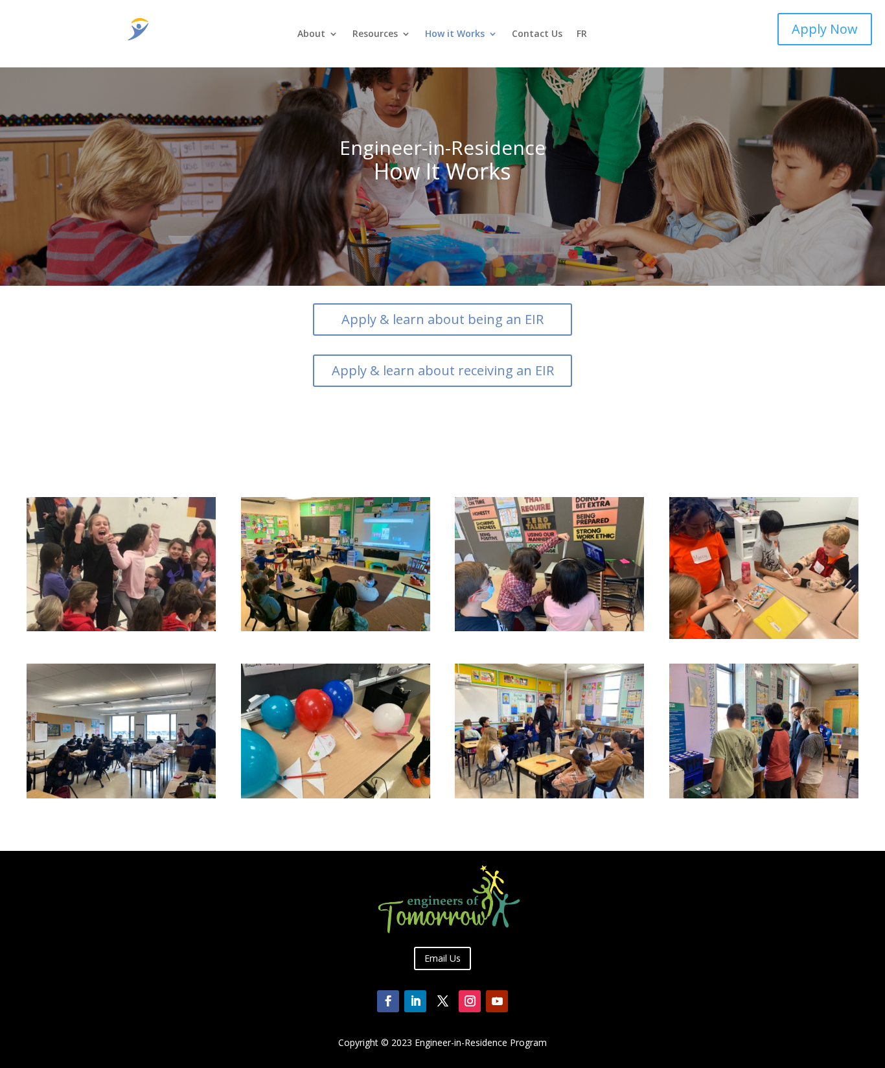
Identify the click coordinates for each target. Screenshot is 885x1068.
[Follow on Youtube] (497, 1001)
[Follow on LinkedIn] (415, 1001)
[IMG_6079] (763, 795)
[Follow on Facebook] (388, 1001)
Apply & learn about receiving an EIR (443, 370)
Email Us (442, 958)
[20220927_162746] (335, 627)
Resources (375, 34)
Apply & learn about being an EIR (442, 319)
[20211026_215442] (335, 795)
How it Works (455, 34)
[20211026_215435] (549, 627)
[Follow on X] (442, 1001)
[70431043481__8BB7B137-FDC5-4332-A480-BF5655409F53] (549, 795)
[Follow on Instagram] (470, 1001)
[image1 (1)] (121, 795)
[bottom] (121, 627)
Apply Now (825, 29)
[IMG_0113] (763, 635)
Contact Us (537, 34)
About (311, 34)
